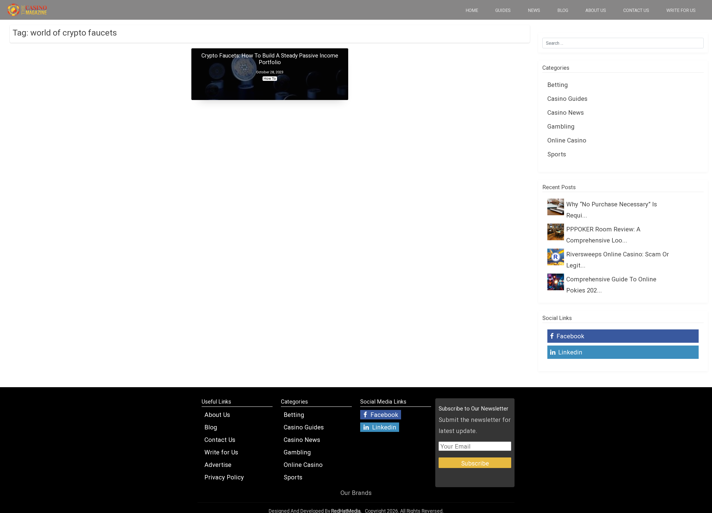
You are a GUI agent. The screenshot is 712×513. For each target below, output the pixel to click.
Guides (503, 10)
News (534, 10)
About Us (595, 10)
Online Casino (566, 140)
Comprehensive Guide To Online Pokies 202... (611, 285)
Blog (562, 10)
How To (270, 78)
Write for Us (681, 10)
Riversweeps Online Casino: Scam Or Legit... (617, 260)
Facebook (569, 336)
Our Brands (356, 492)
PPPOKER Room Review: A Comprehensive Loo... (603, 235)
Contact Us (636, 10)
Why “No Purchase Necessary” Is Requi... (611, 210)
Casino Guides (567, 98)
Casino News (565, 112)
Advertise (217, 464)
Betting (557, 84)
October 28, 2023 (269, 72)
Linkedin (569, 352)
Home (472, 10)
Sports (556, 154)
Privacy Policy (224, 477)
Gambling (561, 126)
